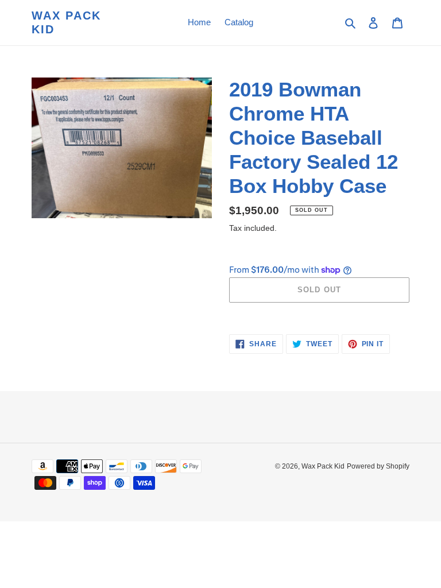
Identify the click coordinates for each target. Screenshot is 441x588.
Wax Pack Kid (66, 22)
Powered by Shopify (378, 466)
